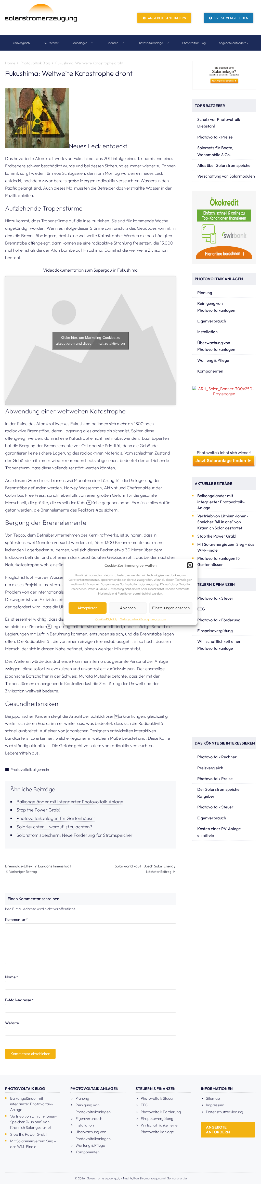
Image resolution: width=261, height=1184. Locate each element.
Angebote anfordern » (233, 43)
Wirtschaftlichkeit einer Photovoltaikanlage (219, 645)
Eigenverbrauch (211, 320)
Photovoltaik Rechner (217, 756)
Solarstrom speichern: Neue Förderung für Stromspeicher (75, 835)
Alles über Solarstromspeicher (224, 165)
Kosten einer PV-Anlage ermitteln (219, 832)
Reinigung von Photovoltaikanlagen (216, 306)
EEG (201, 608)
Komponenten (210, 371)
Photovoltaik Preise (215, 137)
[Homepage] (41, 17)
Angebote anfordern (166, 18)
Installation (207, 331)
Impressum (158, 619)
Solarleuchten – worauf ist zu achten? (54, 827)
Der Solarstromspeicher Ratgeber (219, 792)
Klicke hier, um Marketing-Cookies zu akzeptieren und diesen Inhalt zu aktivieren (90, 340)
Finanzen (113, 43)
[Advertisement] (226, 695)
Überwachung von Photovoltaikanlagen (216, 346)
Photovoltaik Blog (194, 43)
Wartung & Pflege (213, 360)
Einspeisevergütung (215, 630)
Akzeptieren (87, 608)
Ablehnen (128, 608)
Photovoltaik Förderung (218, 619)
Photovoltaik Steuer (215, 598)
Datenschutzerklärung (134, 619)
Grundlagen (80, 43)
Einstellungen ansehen (171, 608)
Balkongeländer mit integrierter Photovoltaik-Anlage (70, 802)
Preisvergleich (20, 43)
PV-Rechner (51, 43)
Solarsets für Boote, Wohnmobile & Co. (215, 151)
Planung (204, 292)
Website (12, 1022)
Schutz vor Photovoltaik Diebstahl (218, 123)
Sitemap (213, 1098)
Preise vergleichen (231, 18)
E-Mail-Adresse (19, 999)
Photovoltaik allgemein (29, 769)
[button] (189, 565)
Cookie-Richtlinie (106, 619)
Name (11, 976)
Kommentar (16, 919)
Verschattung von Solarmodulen (226, 176)
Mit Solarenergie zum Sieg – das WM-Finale (225, 547)
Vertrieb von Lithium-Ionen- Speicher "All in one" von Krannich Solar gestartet (222, 521)
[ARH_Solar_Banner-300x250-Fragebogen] (224, 418)
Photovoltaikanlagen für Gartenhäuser (56, 818)
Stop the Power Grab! (38, 810)
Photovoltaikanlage (150, 43)
